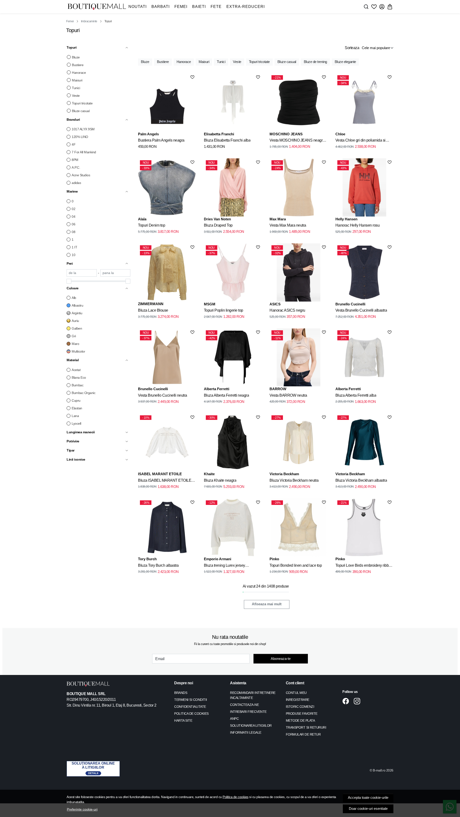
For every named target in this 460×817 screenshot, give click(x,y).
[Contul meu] (382, 7)
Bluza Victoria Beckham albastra (361, 480)
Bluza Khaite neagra (220, 480)
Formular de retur (303, 734)
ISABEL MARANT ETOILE (160, 474)
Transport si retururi (306, 727)
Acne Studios (81, 175)
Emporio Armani (217, 559)
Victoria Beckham (284, 474)
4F (73, 144)
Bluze (76, 57)
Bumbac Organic (83, 393)
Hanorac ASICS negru (287, 310)
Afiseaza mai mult (267, 604)
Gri (74, 336)
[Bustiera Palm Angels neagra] (167, 102)
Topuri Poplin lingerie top (223, 310)
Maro (75, 344)
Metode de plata (300, 720)
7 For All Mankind (84, 152)
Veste (76, 95)
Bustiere (77, 65)
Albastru (77, 305)
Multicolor (78, 351)
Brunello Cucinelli (350, 304)
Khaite (209, 474)
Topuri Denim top (151, 225)
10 (73, 255)
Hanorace (79, 72)
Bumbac (77, 385)
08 (73, 232)
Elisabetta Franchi (219, 134)
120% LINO (80, 137)
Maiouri (77, 80)
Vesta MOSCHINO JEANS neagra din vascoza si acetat (297, 141)
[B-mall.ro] (97, 6)
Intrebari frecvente (248, 712)
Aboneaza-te (281, 659)
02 (73, 209)
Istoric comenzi (300, 706)
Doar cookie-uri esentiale (368, 809)
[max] (115, 273)
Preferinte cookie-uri (82, 809)
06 (73, 224)
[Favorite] (374, 7)
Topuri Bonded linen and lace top (296, 565)
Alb (74, 298)
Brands (180, 693)
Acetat (76, 370)
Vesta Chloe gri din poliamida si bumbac (360, 141)
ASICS (275, 304)
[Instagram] (358, 701)
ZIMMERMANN (150, 304)
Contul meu (296, 693)
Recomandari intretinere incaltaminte (253, 695)
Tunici (76, 88)
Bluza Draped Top (218, 225)
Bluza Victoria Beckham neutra (294, 480)
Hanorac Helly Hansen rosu (357, 225)
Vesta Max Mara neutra (288, 225)
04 (73, 216)
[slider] (69, 281)
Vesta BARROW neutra (288, 395)
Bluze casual (81, 111)
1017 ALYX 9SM (83, 129)
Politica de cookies (235, 797)
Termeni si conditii (190, 700)
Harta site (183, 720)
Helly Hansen (346, 219)
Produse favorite (301, 713)
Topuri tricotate (82, 103)
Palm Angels (148, 134)
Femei (180, 7)
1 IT (74, 247)
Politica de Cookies (191, 713)
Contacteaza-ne (244, 705)
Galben (77, 328)
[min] (82, 273)
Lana (75, 416)
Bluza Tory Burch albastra (158, 565)
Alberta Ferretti (216, 389)
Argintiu (77, 313)
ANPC (234, 718)
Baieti (199, 7)
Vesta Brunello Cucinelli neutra (162, 395)
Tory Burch (147, 559)
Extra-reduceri (245, 7)
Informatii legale (245, 732)
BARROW (278, 389)
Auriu (75, 321)
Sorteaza (352, 48)
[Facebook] (347, 701)
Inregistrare (297, 700)
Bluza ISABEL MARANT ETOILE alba (164, 481)
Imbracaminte (89, 21)
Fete (216, 7)
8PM (75, 160)
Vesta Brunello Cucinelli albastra (361, 310)
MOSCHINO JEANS (286, 134)
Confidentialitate (190, 706)
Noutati (137, 7)
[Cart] (389, 7)
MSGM (209, 304)
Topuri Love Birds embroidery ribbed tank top (364, 566)
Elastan (77, 408)
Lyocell (76, 423)
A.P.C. (76, 167)
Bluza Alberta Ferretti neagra (226, 395)
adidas (76, 183)
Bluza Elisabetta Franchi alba (227, 140)
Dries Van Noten (217, 219)
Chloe (340, 134)
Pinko (274, 559)
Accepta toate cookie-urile (368, 798)
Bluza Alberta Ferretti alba (355, 395)
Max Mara (278, 219)
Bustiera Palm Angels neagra (161, 140)
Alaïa (142, 219)
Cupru (76, 400)
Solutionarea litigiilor (251, 725)
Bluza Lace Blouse (153, 310)
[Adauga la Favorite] (192, 77)
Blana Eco (79, 377)
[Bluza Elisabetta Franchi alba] (233, 102)
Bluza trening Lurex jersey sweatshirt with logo (224, 566)
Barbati (160, 7)
